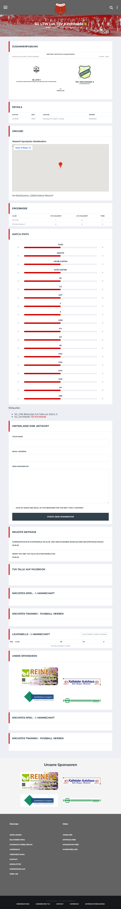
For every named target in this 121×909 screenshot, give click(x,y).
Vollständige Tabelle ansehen (94, 634)
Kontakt (14, 859)
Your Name (17, 437)
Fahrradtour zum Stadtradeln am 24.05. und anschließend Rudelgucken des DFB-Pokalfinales (57, 542)
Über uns (14, 874)
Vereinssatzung (17, 854)
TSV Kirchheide (38, 417)
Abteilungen (16, 835)
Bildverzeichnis (17, 840)
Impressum (15, 849)
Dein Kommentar (20, 466)
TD (84, 642)
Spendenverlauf (17, 869)
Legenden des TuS (43, 904)
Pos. (11, 642)
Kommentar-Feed (71, 845)
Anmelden (67, 835)
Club (17, 642)
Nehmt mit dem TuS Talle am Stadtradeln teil (33, 554)
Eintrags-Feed (69, 840)
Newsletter (15, 864)
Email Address (19, 451)
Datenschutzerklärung (21, 845)
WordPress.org (70, 849)
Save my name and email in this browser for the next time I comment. (50, 508)
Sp (61, 642)
